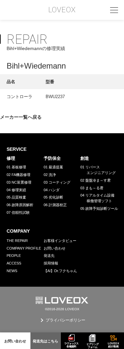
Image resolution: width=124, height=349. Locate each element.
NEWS (12, 271)
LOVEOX (62, 10)
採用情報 (51, 263)
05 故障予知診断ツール (99, 208)
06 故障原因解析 (20, 205)
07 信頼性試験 (18, 212)
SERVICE (16, 149)
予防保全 (52, 158)
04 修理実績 (16, 190)
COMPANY (18, 231)
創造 (84, 158)
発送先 (49, 256)
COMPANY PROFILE (24, 248)
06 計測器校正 (55, 205)
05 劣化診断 (53, 197)
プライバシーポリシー (65, 320)
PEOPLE (14, 256)
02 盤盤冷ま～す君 (95, 180)
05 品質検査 (16, 197)
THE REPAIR (17, 241)
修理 (11, 158)
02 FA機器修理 (18, 175)
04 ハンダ (52, 190)
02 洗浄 (50, 175)
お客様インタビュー (60, 241)
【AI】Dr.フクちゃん (60, 271)
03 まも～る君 (91, 188)
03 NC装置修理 (19, 182)
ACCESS (14, 263)
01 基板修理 (16, 167)
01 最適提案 (53, 167)
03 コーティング (57, 182)
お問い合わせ (54, 248)
